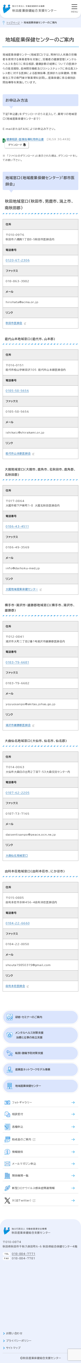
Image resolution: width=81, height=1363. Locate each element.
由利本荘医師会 (15, 986)
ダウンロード (15, 145)
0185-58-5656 (17, 390)
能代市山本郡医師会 (18, 453)
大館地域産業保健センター (22, 589)
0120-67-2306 (18, 260)
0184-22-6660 (18, 923)
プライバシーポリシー (18, 1340)
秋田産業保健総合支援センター (34, 8)
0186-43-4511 (17, 526)
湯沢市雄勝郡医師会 (18, 725)
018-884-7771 (23, 1254)
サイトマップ (13, 1348)
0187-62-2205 (17, 792)
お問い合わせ (14, 1333)
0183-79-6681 (17, 662)
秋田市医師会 (14, 323)
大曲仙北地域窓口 (17, 855)
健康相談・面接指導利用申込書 (25, 139)
